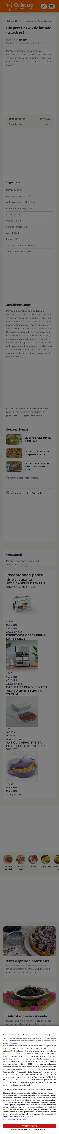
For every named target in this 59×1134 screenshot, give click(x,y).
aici (21, 1069)
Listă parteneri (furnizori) (14, 1119)
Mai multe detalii (14, 1043)
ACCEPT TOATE (29, 1126)
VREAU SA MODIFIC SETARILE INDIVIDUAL (29, 1130)
